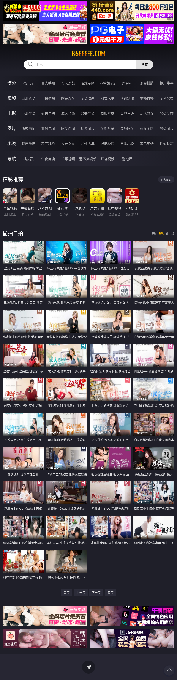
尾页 (110, 593)
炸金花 (127, 83)
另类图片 (167, 128)
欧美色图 (68, 128)
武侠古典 (88, 143)
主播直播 (147, 98)
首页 (66, 593)
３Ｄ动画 (88, 98)
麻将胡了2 (107, 83)
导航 (11, 159)
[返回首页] (169, 670)
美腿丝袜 (107, 128)
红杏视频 (107, 158)
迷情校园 (107, 143)
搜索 (144, 64)
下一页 (96, 593)
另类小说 (127, 143)
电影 (11, 113)
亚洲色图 (48, 128)
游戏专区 (88, 83)
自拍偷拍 (48, 98)
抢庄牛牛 (167, 83)
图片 (11, 128)
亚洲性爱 (28, 113)
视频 (11, 98)
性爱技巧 (167, 143)
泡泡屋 (127, 158)
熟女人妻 (107, 98)
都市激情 (28, 143)
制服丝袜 (107, 113)
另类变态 (167, 113)
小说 (11, 144)
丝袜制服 (127, 98)
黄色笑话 (147, 143)
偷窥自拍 (28, 128)
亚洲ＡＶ (28, 98)
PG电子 (28, 83)
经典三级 (127, 113)
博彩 (11, 83)
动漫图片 (88, 128)
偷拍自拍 (48, 113)
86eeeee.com (88, 53)
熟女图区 (147, 128)
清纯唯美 (127, 128)
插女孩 (28, 158)
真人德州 (48, 83)
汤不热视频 (87, 158)
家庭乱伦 (48, 143)
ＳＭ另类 (167, 98)
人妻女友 (68, 143)
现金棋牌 (147, 83)
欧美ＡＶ (68, 98)
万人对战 (68, 83)
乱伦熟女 (147, 113)
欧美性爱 (88, 113)
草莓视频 (68, 158)
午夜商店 (48, 158)
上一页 (80, 593)
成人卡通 (68, 113)
